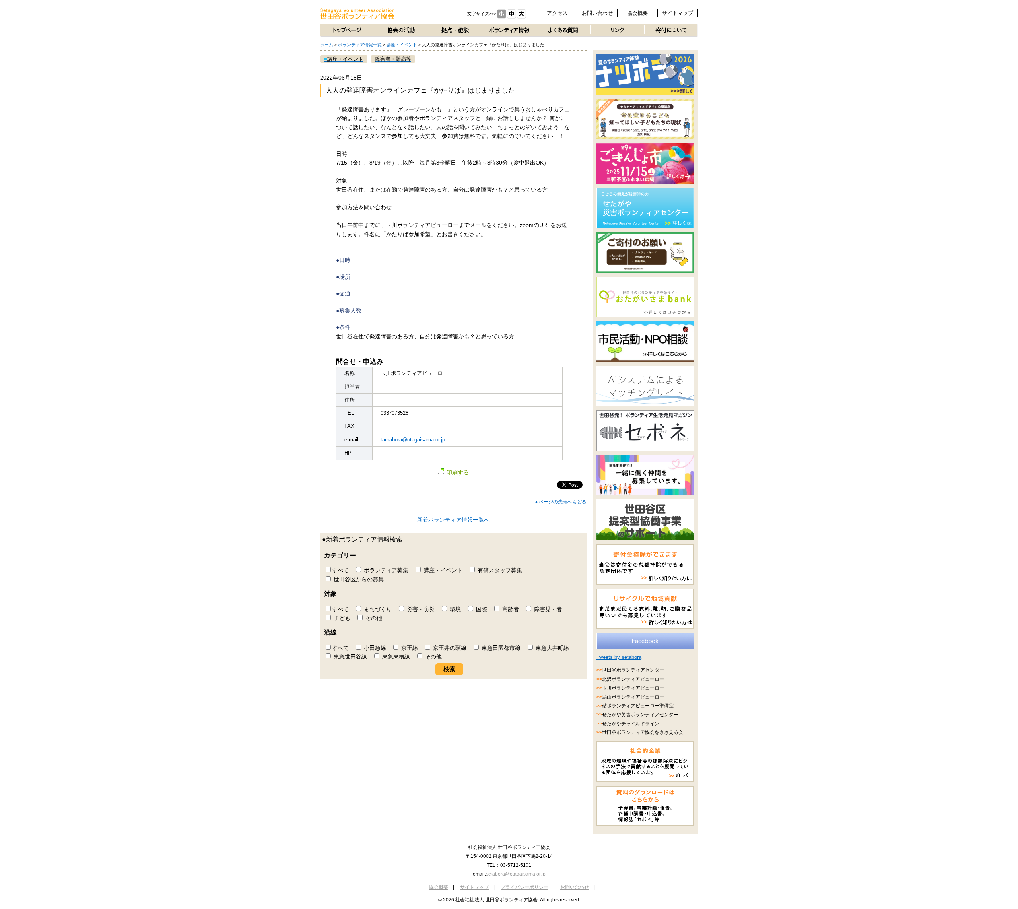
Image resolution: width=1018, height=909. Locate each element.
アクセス (557, 13)
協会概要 (637, 13)
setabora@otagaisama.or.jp (516, 874)
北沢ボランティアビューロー (633, 679)
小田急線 (374, 648)
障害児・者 (547, 609)
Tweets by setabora (618, 657)
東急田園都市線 (500, 648)
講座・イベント (402, 44)
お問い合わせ (597, 13)
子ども (341, 618)
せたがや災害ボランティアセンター (640, 714)
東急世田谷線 (349, 656)
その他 (373, 618)
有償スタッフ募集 (499, 570)
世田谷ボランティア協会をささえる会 (642, 732)
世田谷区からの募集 (358, 579)
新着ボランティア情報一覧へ (453, 520)
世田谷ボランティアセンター (633, 670)
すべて (340, 570)
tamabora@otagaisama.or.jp (413, 440)
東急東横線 (395, 656)
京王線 (409, 648)
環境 (454, 609)
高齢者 (510, 609)
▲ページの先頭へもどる (560, 502)
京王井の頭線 (448, 648)
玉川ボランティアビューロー (633, 688)
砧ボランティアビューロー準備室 (638, 706)
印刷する (458, 472)
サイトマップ (677, 13)
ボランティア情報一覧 (360, 44)
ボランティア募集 (385, 570)
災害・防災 (420, 609)
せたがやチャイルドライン (630, 723)
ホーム (326, 44)
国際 (480, 609)
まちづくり (377, 609)
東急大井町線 (551, 648)
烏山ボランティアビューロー (633, 697)
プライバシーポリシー (524, 887)
